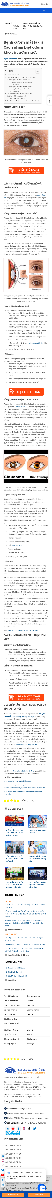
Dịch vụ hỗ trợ (33, 1010)
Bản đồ (30, 1034)
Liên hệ (30, 1014)
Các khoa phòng (10, 1019)
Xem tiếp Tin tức (15, 930)
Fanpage (30, 1044)
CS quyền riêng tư (11, 1039)
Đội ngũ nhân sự (10, 1010)
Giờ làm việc (32, 1039)
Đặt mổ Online (10, 1034)
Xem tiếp (12, 980)
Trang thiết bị (9, 1014)
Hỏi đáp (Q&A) (10, 1044)
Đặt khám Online (11, 1030)
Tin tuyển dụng (33, 996)
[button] (45, 10)
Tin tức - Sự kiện (14, 894)
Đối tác (30, 1001)
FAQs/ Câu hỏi (13, 961)
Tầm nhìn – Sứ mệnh (12, 1005)
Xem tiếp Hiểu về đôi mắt (18, 955)
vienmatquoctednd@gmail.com (19, 1109)
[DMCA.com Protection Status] (12, 1133)
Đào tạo (30, 1005)
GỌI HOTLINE (39, 1195)
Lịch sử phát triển (11, 1001)
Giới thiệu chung (11, 996)
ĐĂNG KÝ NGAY (13, 1195)
